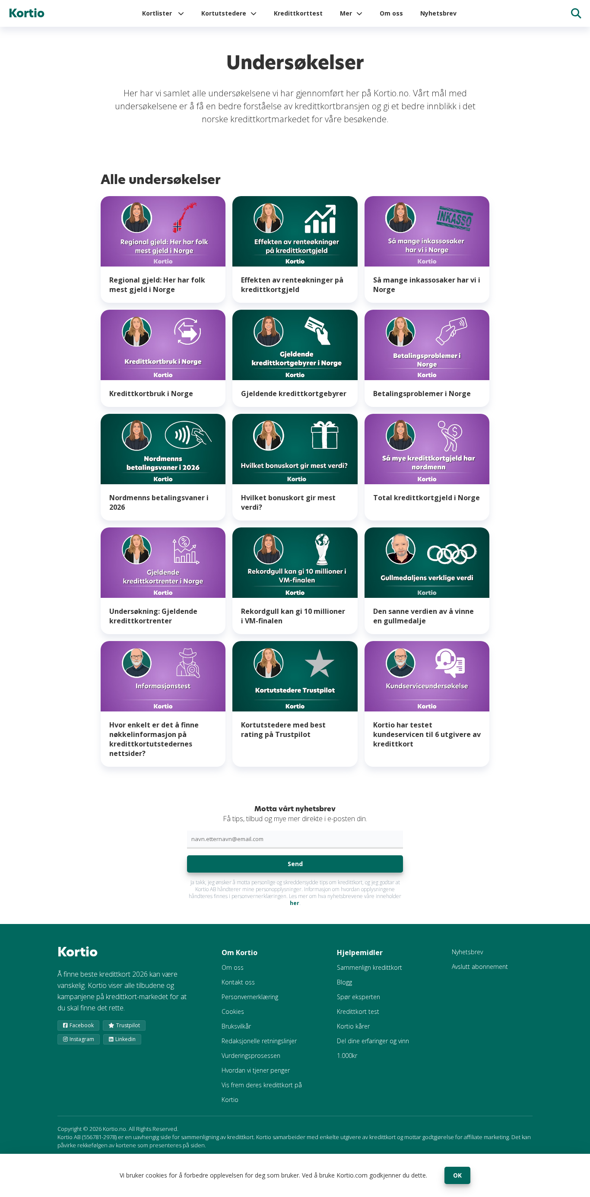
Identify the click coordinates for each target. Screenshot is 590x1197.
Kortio (26, 13)
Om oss (391, 13)
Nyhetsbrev (438, 13)
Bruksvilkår (236, 1026)
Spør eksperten (358, 997)
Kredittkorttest (298, 13)
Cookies (233, 1011)
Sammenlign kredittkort (369, 967)
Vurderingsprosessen (251, 1055)
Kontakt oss (238, 982)
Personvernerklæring (250, 997)
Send (295, 864)
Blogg (344, 982)
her (294, 903)
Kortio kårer (353, 1026)
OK (457, 1175)
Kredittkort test (358, 1011)
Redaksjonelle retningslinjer (259, 1041)
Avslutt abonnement (480, 966)
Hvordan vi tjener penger (256, 1070)
